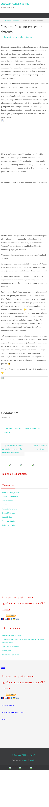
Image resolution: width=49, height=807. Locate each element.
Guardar (7, 431)
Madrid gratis (6, 649)
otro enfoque (26, 427)
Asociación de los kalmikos (11, 634)
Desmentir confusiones (12, 21)
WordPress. (33, 758)
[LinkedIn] (36, 463)
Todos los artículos (8, 523)
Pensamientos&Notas (9, 507)
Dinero (4, 503)
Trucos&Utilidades (8, 511)
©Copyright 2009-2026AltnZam (24, 753)
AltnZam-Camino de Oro (15, 3)
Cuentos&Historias (8, 519)
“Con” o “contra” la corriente (39, 445)
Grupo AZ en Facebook (10, 645)
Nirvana (25, 758)
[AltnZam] (24, 463)
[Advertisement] (24, 210)
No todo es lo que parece (10, 653)
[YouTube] (13, 463)
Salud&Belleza (7, 515)
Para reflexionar (27, 37)
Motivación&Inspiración (10, 491)
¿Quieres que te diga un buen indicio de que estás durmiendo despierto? (12, 447)
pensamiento (36, 427)
